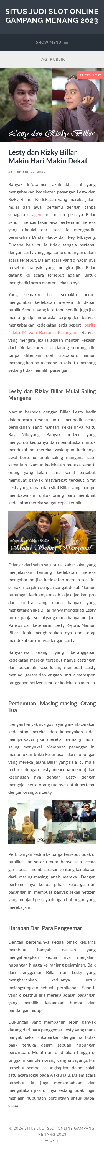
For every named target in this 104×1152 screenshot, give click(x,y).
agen (36, 214)
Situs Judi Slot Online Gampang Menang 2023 (52, 15)
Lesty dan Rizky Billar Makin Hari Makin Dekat (48, 156)
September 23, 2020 (27, 171)
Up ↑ (54, 1140)
